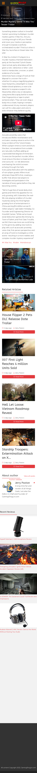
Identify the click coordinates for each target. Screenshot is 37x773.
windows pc (26, 243)
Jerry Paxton (17, 15)
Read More (20, 332)
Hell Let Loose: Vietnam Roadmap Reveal (15, 409)
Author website (15, 480)
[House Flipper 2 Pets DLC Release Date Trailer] (18, 302)
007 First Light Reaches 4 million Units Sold (15, 364)
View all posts (29, 476)
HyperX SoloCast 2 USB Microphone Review (16, 539)
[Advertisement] (18, 656)
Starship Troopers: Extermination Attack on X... (17, 454)
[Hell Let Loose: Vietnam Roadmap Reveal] (18, 392)
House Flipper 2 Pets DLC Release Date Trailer (17, 319)
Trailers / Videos (18, 18)
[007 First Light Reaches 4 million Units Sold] (18, 347)
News (11, 18)
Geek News (6, 18)
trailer (16, 243)
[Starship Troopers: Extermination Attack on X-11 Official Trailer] (18, 437)
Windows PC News (28, 18)
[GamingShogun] (19, 2)
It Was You (7, 243)
